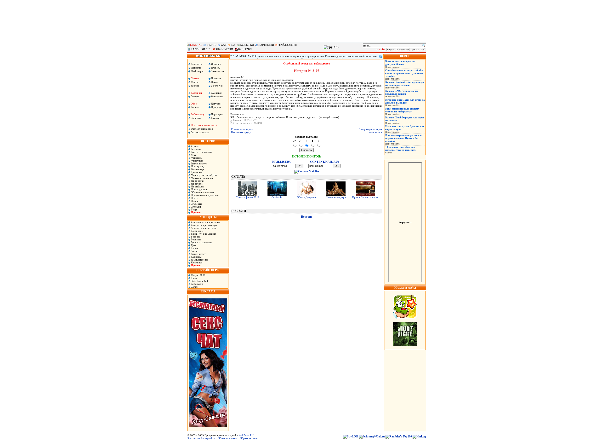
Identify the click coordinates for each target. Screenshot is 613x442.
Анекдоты (196, 64)
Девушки (216, 103)
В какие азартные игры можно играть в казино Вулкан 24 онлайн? (403, 138)
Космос (195, 85)
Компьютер (197, 169)
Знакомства (217, 71)
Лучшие (195, 212)
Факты (194, 82)
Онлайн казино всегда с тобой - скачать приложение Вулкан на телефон (404, 73)
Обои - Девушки (306, 197)
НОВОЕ (405, 56)
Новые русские (199, 189)
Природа (216, 107)
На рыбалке (197, 186)
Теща (194, 209)
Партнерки (217, 114)
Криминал (196, 172)
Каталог (215, 117)
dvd (423, 49)
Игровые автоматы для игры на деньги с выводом (405, 101)
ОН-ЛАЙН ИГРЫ (208, 270)
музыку (415, 49)
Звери (194, 251)
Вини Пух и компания (203, 233)
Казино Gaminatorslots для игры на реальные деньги (405, 83)
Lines (194, 278)
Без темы (196, 149)
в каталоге (403, 49)
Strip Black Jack (200, 280)
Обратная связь (248, 438)
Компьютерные (199, 259)
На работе (197, 183)
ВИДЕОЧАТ (245, 49)
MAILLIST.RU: (282, 161)
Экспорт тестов (200, 132)
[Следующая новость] (380, 56)
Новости (216, 78)
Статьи (195, 78)
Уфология (216, 85)
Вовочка (195, 236)
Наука (214, 82)
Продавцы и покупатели (205, 195)
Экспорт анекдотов (202, 128)
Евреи (194, 248)
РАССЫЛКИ (247, 44)
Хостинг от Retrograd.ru (201, 438)
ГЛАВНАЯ (196, 44)
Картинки (196, 92)
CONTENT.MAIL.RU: (324, 161)
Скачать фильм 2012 (247, 197)
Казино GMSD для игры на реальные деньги (401, 92)
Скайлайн (277, 197)
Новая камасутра (336, 197)
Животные (217, 96)
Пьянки (195, 200)
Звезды (195, 96)
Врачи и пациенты (201, 152)
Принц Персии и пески (365, 197)
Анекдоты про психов (203, 228)
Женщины (196, 157)
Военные (196, 239)
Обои (194, 103)
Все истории (375, 132)
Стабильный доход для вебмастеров (306, 63)
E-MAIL (211, 44)
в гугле (391, 49)
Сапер (194, 286)
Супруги (196, 206)
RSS (233, 44)
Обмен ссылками (227, 438)
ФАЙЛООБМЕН (287, 44)
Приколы (196, 67)
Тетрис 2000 (198, 275)
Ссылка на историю (242, 129)
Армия (195, 146)
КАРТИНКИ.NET (201, 49)
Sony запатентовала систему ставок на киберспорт (402, 110)
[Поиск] (424, 45)
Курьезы (215, 67)
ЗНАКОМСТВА (224, 49)
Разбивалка (197, 283)
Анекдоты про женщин (204, 225)
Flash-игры (197, 71)
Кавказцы (196, 256)
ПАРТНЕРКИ (266, 44)
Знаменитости (199, 163)
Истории (216, 64)
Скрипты (196, 117)
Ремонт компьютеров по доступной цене (400, 63)
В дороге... (197, 230)
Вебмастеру (197, 114)
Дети (194, 154)
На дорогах (197, 180)
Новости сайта (392, 67)
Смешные (216, 92)
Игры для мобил (405, 287)
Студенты (196, 203)
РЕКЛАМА (208, 291)
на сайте (380, 49)
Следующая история (370, 129)
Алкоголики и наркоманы (205, 222)
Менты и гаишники (202, 177)
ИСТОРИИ (208, 141)
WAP (223, 44)
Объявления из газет (202, 192)
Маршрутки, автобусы (204, 175)
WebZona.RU (246, 435)
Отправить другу (241, 132)
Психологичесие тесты (204, 125)
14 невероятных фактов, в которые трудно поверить (401, 148)
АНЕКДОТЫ (208, 217)
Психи (194, 198)
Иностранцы (198, 166)
